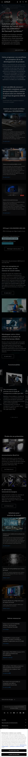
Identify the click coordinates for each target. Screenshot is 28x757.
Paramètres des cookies (14, 750)
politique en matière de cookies (17, 746)
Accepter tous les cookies (14, 754)
